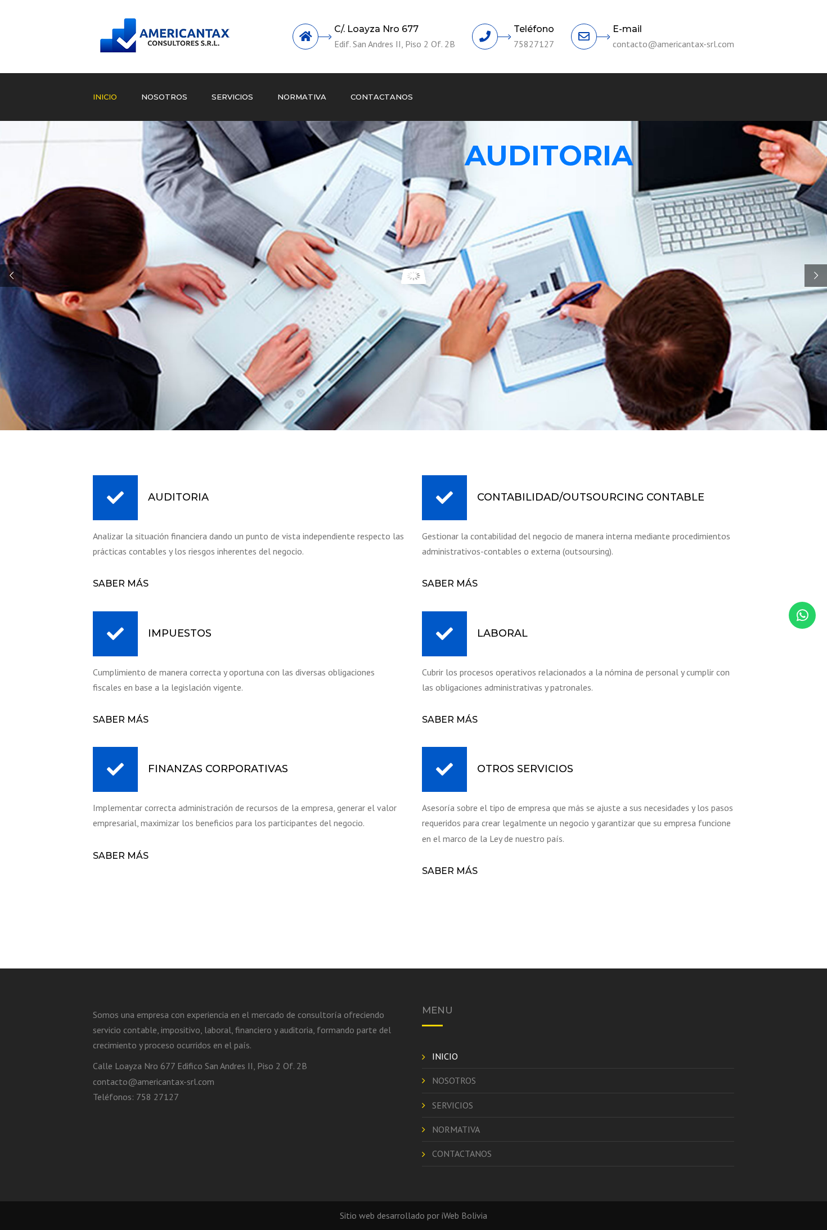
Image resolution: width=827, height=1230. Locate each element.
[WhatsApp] (802, 615)
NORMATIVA (301, 96)
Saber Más (121, 583)
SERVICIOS (232, 96)
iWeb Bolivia (464, 1215)
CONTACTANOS (381, 96)
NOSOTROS (164, 96)
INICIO (105, 96)
